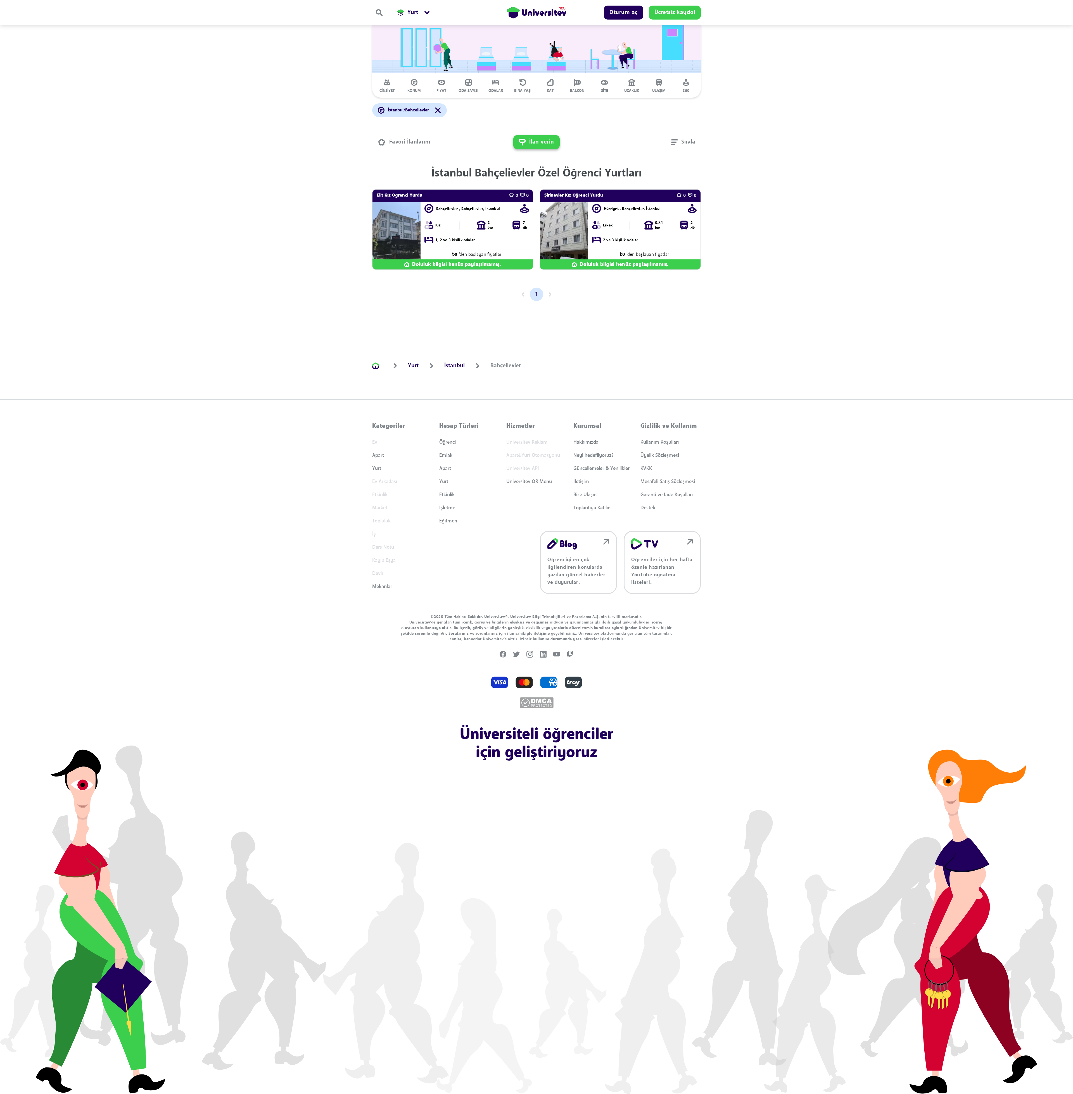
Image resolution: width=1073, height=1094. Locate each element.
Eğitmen (448, 521)
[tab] (387, 85)
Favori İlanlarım (410, 142)
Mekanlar (382, 586)
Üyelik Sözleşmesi (659, 455)
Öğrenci (447, 442)
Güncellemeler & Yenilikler (601, 468)
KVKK (646, 468)
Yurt (376, 468)
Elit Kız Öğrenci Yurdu (399, 195)
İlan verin (541, 142)
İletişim (581, 481)
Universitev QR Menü (529, 481)
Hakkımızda (586, 442)
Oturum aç (623, 12)
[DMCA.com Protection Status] (537, 702)
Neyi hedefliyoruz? (593, 455)
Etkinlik (447, 494)
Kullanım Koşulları (659, 442)
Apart (378, 455)
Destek (647, 507)
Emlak (445, 455)
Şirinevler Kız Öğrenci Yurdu (573, 195)
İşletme (447, 507)
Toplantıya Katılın (592, 507)
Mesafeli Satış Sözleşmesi (667, 481)
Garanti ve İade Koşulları (666, 494)
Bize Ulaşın (585, 494)
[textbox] (683, 142)
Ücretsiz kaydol (674, 12)
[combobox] (683, 142)
